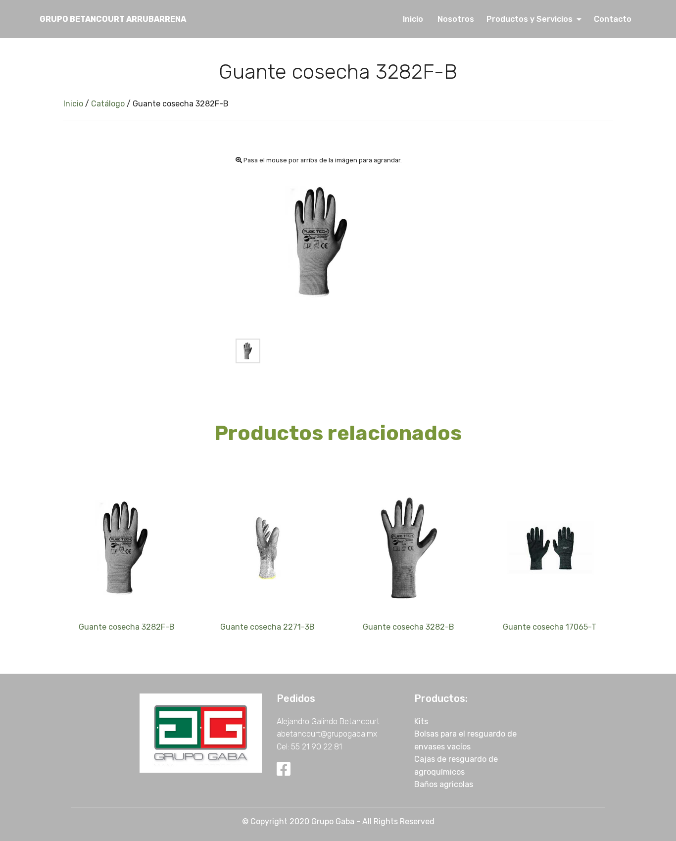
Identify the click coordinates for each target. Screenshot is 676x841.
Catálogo (108, 103)
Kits (421, 721)
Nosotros (456, 19)
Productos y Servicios (530, 19)
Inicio (415, 19)
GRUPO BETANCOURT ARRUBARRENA (113, 19)
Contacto (611, 19)
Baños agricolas (443, 784)
